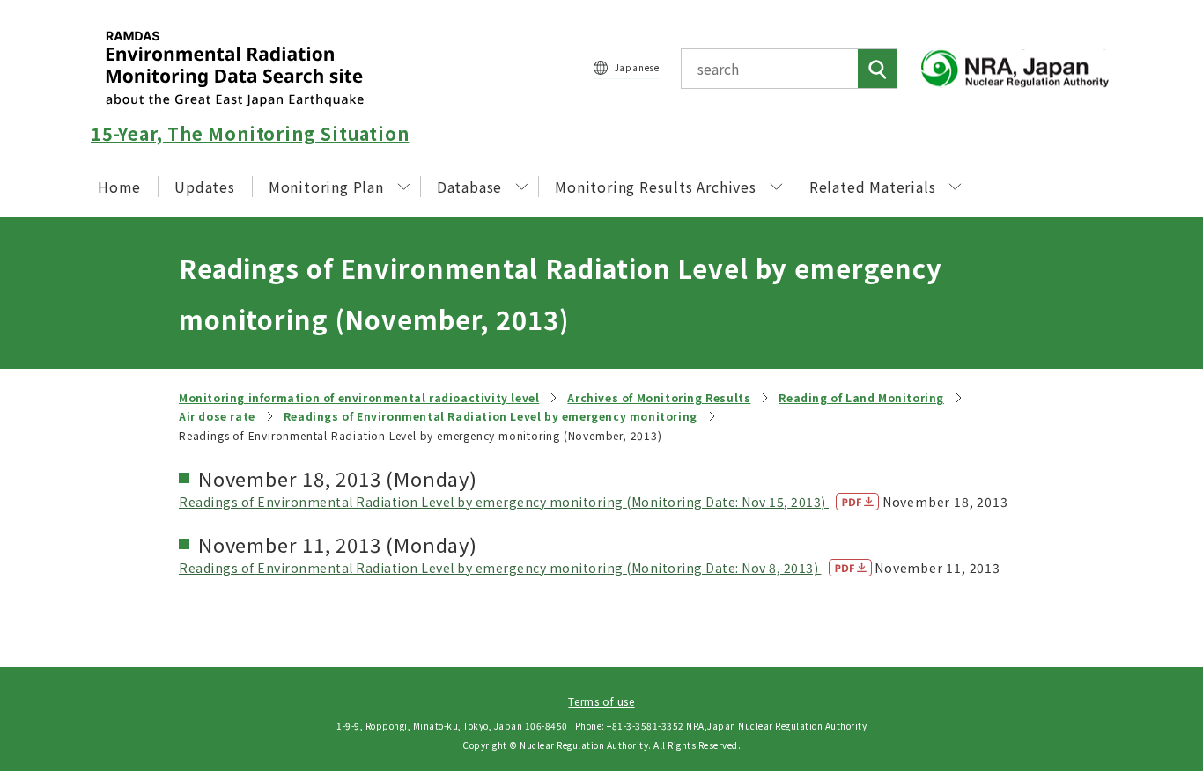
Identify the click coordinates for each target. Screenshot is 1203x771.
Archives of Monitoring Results (658, 397)
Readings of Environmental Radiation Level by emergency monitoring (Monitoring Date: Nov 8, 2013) (500, 567)
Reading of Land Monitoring (861, 397)
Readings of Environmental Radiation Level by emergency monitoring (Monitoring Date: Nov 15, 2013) (504, 501)
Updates (204, 186)
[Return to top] (1145, 597)
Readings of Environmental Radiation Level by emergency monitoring (490, 415)
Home (119, 186)
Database (469, 186)
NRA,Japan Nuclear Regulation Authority (776, 725)
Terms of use (601, 701)
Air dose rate (217, 415)
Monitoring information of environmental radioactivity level (359, 397)
